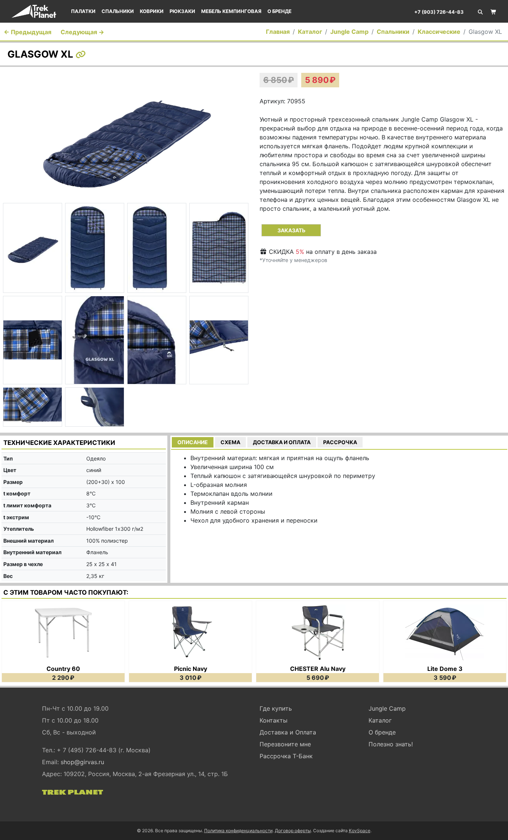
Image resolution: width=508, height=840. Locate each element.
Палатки (83, 11)
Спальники (118, 11)
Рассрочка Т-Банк (286, 756)
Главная (278, 31)
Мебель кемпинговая (231, 11)
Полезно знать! (391, 744)
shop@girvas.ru (82, 762)
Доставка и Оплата (288, 732)
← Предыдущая (27, 32)
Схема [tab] (230, 442)
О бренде (279, 11)
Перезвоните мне (285, 744)
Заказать (291, 230)
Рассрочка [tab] (340, 442)
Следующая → (82, 32)
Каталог (310, 31)
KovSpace (359, 830)
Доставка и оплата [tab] (282, 442)
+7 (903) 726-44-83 (439, 12)
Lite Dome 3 (445, 668)
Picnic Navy (190, 668)
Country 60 (63, 668)
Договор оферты (293, 830)
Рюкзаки (182, 11)
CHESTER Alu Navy (317, 668)
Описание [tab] (192, 442)
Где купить (276, 708)
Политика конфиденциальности (238, 830)
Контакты (273, 720)
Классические (439, 31)
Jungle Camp (349, 31)
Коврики (152, 11)
